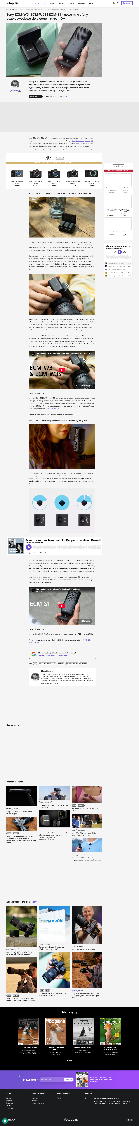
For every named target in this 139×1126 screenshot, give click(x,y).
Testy (44, 3)
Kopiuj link (61, 96)
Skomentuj (48, 96)
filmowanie (83, 663)
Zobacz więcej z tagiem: (21, 901)
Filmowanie (81, 3)
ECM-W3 (83, 640)
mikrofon (61, 663)
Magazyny (92, 3)
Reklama (9, 1101)
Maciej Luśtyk (15, 90)
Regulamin (35, 1098)
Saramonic (80, 141)
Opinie (52, 3)
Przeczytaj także (14, 781)
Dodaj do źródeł (34, 96)
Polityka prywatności (38, 1103)
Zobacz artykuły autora (49, 683)
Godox (87, 141)
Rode (74, 141)
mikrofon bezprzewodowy (47, 663)
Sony (35, 663)
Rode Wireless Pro (52, 409)
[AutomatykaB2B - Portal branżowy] (71, 1120)
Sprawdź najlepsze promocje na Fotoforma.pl (54, 163)
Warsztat (71, 3)
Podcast (128, 3)
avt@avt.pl (126, 1101)
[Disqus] (54, 752)
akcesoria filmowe (72, 663)
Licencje (34, 1101)
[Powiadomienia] (5, 1121)
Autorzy (8, 1105)
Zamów (69, 1061)
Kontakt (8, 1098)
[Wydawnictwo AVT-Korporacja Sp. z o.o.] (88, 1101)
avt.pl (125, 1103)
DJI (92, 141)
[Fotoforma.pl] (54, 159)
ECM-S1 (36, 643)
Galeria (59, 1098)
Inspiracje (61, 3)
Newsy (37, 3)
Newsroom (9, 1103)
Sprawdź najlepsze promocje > (118, 171)
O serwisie (9, 1108)
